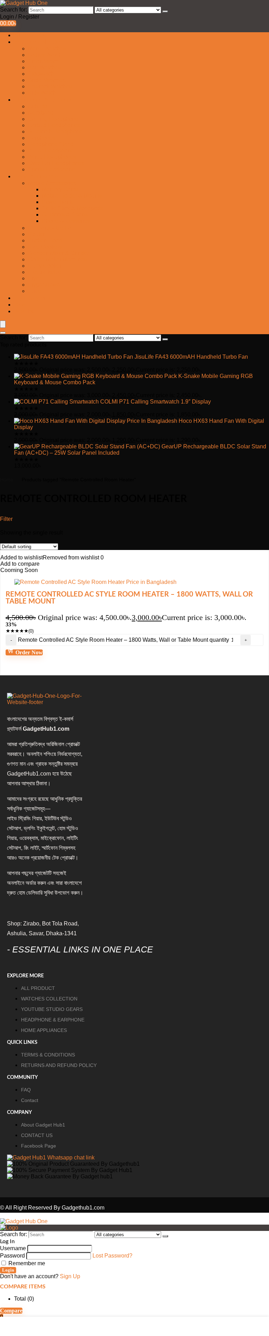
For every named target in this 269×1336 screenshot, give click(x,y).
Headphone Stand (51, 144)
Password (12, 1256)
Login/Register (32, 298)
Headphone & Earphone (44, 100)
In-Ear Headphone (51, 150)
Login (8, 1270)
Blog (20, 305)
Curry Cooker (44, 266)
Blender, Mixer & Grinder (58, 253)
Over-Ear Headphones (56, 163)
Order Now (28, 652)
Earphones (41, 138)
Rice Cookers (45, 247)
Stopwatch (41, 74)
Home (6, 479)
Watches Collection (38, 42)
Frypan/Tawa (44, 285)
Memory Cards (60, 189)
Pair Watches (44, 67)
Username (13, 1248)
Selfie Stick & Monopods (72, 208)
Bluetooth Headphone (55, 132)
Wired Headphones (52, 157)
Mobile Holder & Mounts (72, 196)
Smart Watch (44, 61)
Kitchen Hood (45, 240)
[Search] (165, 12)
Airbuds (37, 106)
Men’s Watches (47, 48)
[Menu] (3, 324)
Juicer (35, 291)
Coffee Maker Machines (57, 259)
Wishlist (24, 311)
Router (36, 234)
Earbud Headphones (54, 125)
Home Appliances (36, 176)
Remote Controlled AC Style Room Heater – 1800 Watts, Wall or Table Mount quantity (123, 640)
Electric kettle (44, 272)
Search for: (13, 10)
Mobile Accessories (52, 183)
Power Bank (57, 202)
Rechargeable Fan (51, 228)
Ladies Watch (45, 55)
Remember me (26, 1263)
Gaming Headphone (53, 119)
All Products (29, 35)
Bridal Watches (46, 80)
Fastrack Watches (50, 86)
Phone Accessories (66, 221)
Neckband (41, 113)
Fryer (34, 278)
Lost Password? (112, 1256)
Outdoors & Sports (65, 215)
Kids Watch (42, 93)
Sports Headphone (51, 169)
